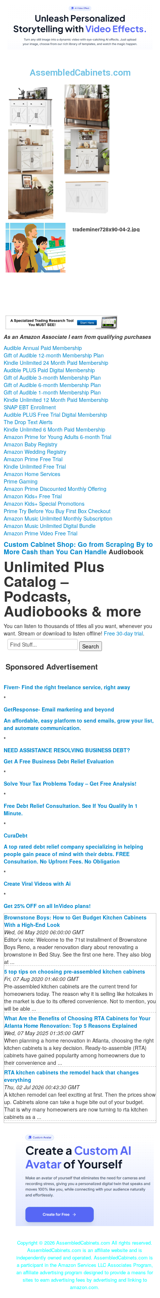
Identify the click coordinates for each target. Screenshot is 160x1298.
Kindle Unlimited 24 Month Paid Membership (56, 362)
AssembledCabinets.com (80, 72)
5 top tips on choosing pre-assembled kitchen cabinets (74, 971)
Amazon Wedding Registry (35, 451)
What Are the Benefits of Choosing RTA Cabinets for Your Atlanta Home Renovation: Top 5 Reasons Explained (77, 1021)
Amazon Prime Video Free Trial (40, 533)
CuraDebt (16, 835)
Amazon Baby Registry (30, 444)
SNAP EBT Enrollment (30, 407)
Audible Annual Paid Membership (43, 347)
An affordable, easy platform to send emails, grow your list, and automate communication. (79, 724)
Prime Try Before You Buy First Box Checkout (57, 511)
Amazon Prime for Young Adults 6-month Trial (57, 436)
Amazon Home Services (32, 474)
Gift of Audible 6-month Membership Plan (52, 385)
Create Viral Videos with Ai (37, 883)
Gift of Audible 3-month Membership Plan (52, 377)
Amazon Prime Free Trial (33, 459)
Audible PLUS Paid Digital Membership (49, 370)
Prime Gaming (21, 481)
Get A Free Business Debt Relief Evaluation (59, 761)
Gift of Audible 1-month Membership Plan (52, 392)
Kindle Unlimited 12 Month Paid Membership (56, 399)
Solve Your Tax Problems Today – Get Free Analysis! (70, 783)
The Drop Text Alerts (28, 422)
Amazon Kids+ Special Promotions (44, 503)
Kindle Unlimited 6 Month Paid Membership (54, 429)
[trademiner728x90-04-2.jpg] (35, 247)
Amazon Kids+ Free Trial (33, 496)
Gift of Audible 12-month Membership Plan (54, 355)
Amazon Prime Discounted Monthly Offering (55, 488)
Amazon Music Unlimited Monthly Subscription (58, 518)
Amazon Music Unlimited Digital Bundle (50, 525)
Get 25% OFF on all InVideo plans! (47, 905)
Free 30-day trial (123, 633)
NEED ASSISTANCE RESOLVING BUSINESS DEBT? (67, 750)
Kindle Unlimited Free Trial (35, 466)
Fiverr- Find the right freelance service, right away (67, 687)
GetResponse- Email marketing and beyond (59, 709)
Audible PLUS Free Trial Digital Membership (55, 414)
